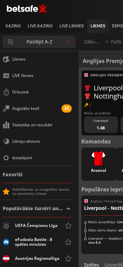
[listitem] (13, 26)
